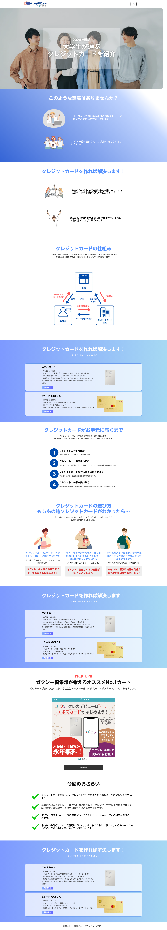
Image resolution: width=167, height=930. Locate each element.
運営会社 (67, 926)
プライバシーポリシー (94, 926)
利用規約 (78, 926)
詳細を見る (47, 387)
